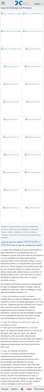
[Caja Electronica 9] (33, 143)
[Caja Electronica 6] (33, 214)
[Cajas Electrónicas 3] (33, 196)
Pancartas (39, 389)
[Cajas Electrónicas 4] (33, 179)
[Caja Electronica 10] (11, 143)
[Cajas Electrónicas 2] (11, 214)
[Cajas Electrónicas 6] (33, 161)
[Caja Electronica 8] (11, 161)
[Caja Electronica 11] (33, 126)
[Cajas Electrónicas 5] (11, 179)
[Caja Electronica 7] (11, 196)
